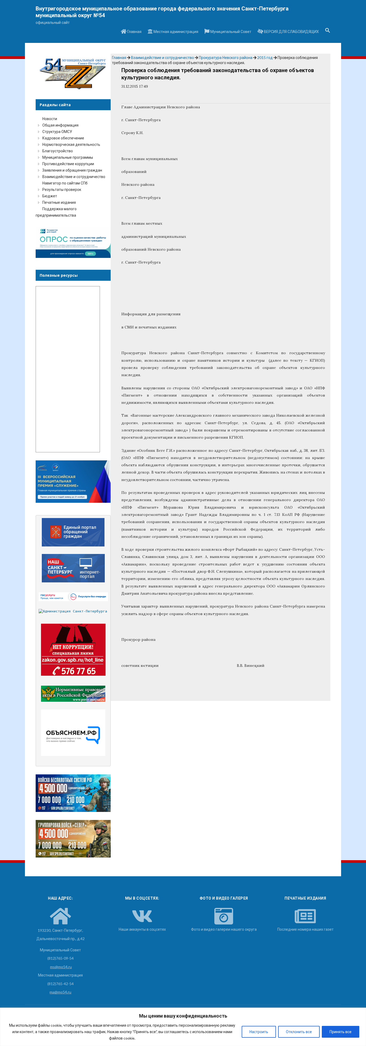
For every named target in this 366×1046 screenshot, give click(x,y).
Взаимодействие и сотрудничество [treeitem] (73, 176)
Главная (133, 31)
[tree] (73, 167)
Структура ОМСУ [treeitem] (57, 131)
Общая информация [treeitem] (60, 125)
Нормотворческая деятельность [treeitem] (71, 144)
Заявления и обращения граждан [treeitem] (72, 170)
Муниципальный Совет (230, 31)
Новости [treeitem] (49, 118)
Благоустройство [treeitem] (57, 151)
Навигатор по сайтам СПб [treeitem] (65, 183)
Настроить (258, 1031)
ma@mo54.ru (60, 992)
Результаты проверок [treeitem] (61, 189)
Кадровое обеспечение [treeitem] (63, 138)
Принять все (341, 1031)
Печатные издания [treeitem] (59, 202)
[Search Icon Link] (327, 32)
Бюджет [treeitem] (49, 196)
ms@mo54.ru (61, 966)
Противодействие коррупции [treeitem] (68, 163)
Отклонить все (299, 1031)
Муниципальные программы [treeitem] (67, 157)
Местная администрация (175, 31)
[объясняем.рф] (73, 732)
